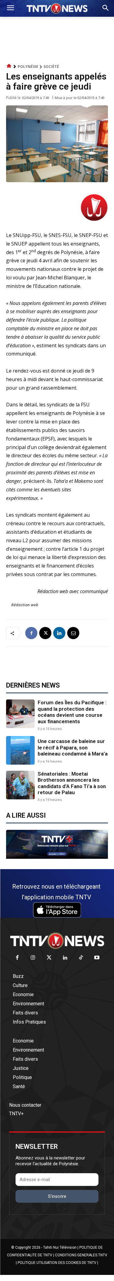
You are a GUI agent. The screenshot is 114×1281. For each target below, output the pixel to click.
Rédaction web (24, 604)
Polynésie (28, 66)
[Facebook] (31, 633)
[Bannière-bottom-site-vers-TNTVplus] (57, 857)
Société (51, 66)
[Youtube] (97, 957)
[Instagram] (33, 957)
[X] (45, 633)
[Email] (73, 633)
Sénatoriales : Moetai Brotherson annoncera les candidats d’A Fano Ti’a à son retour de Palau (72, 783)
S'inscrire (57, 1196)
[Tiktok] (81, 957)
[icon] (9, 66)
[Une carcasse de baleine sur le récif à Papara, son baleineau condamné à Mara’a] (20, 750)
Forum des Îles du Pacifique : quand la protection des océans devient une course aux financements (72, 711)
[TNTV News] (57, 941)
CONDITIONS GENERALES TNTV (81, 1255)
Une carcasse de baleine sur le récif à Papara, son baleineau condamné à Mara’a (73, 747)
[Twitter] (49, 957)
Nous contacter (25, 1105)
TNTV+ (16, 1113)
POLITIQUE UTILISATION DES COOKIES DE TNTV (57, 1263)
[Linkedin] (59, 633)
